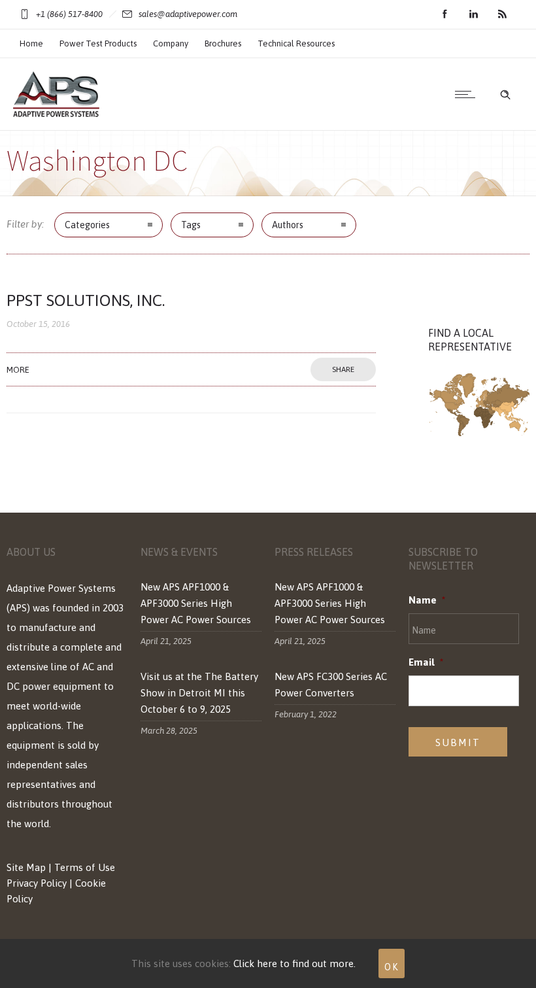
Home (31, 43)
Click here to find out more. (294, 963)
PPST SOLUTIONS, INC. (86, 300)
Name (427, 599)
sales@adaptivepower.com (188, 14)
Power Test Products (98, 43)
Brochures (223, 43)
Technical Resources (296, 43)
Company (170, 43)
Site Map (26, 867)
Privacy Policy (37, 883)
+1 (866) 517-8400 (69, 14)
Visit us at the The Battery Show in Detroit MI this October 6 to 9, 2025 (199, 693)
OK (391, 967)
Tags (191, 225)
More (18, 370)
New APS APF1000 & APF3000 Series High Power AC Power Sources (196, 603)
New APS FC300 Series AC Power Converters (331, 684)
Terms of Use (84, 867)
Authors (287, 225)
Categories (87, 225)
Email (426, 662)
